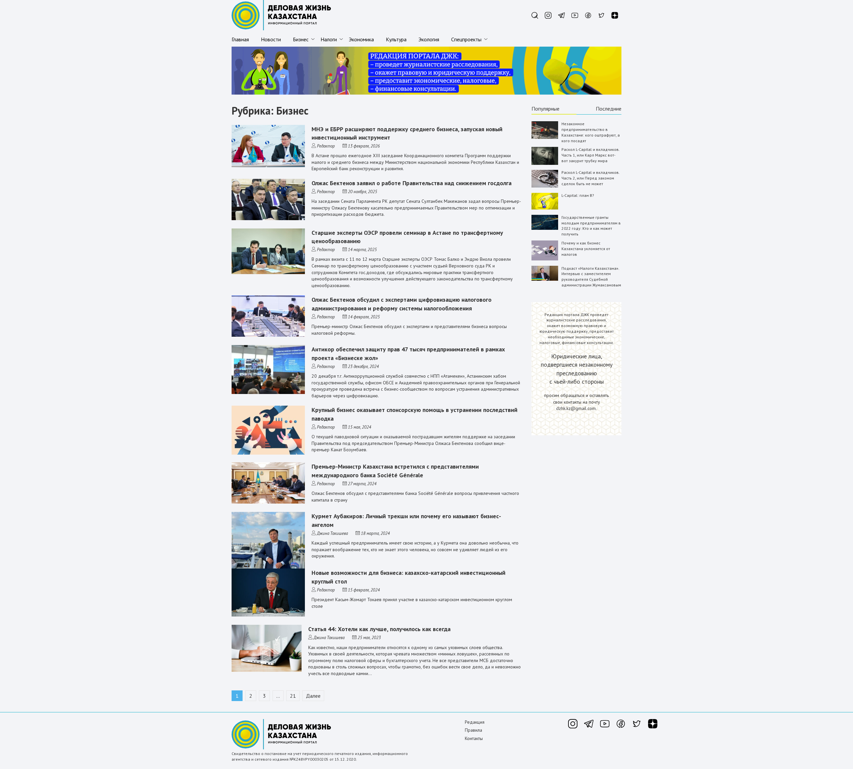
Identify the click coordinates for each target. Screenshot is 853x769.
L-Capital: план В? (577, 195)
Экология (429, 39)
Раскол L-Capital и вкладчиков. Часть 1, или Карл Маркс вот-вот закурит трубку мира (590, 155)
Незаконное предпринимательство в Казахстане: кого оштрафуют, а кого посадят (590, 132)
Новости (271, 39)
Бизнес (301, 39)
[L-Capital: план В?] (544, 207)
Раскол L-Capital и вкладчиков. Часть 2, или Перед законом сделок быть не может (590, 178)
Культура (396, 39)
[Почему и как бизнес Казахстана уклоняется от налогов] (544, 258)
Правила (473, 730)
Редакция (474, 722)
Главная (240, 39)
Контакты (474, 738)
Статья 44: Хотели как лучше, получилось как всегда (379, 629)
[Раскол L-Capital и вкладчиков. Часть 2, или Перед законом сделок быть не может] (544, 186)
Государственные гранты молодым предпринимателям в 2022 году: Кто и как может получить (591, 225)
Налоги (329, 39)
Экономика (361, 39)
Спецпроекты (466, 39)
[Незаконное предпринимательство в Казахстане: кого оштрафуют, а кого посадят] (544, 137)
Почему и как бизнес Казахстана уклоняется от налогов (585, 248)
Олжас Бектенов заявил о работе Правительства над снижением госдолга (411, 183)
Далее (313, 695)
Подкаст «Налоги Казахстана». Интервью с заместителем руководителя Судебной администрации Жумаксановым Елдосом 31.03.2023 (591, 279)
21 (293, 695)
